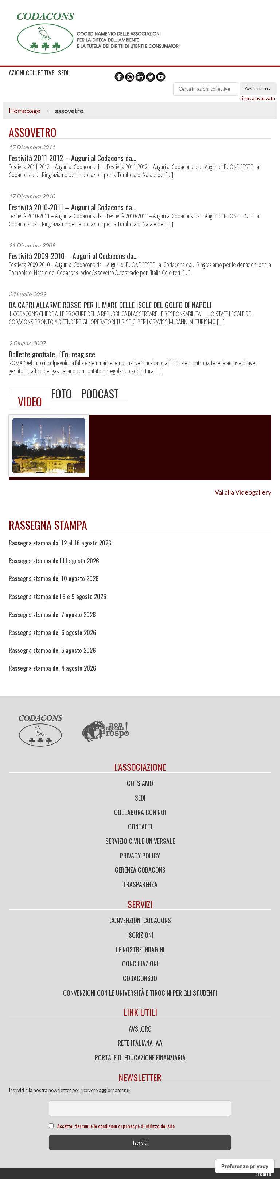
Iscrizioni (140, 935)
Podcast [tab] (100, 393)
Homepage (24, 111)
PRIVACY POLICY (140, 855)
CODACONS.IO (140, 978)
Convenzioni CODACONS (140, 920)
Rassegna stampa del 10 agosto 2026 (54, 578)
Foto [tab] (61, 393)
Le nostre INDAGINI (140, 949)
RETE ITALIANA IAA (140, 1043)
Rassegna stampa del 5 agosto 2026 (52, 650)
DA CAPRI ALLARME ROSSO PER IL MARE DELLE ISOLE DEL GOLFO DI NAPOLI (110, 305)
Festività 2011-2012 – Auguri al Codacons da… (72, 158)
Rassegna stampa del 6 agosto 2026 (52, 632)
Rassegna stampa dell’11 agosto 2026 (54, 560)
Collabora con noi (140, 812)
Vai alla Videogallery (243, 492)
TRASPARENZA (140, 884)
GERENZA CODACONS (140, 869)
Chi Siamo (140, 783)
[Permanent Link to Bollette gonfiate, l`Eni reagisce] (29, 392)
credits (263, 1174)
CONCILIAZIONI (140, 963)
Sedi (140, 797)
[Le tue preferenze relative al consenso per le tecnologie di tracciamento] (244, 1166)
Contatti (140, 826)
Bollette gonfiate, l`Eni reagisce (52, 354)
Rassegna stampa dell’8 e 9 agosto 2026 (57, 596)
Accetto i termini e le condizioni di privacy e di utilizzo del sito (116, 1126)
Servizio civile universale (140, 841)
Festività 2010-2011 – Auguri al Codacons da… (72, 207)
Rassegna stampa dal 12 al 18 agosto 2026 (60, 543)
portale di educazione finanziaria (140, 1057)
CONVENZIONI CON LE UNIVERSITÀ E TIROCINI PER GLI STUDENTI (140, 992)
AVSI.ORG (140, 1028)
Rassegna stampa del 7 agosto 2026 (52, 614)
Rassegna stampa (48, 525)
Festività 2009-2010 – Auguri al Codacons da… (73, 256)
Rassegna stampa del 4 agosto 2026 (52, 668)
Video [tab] (30, 401)
